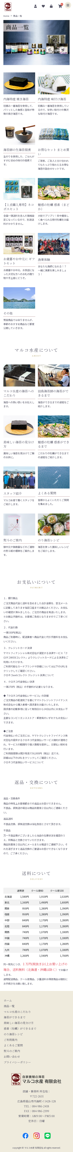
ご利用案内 (10, 1040)
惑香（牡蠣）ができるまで (20, 1028)
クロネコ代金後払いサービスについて (23, 762)
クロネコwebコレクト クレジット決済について (28, 675)
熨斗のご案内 (12, 1051)
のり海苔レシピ (13, 1034)
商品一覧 (9, 1006)
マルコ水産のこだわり (17, 1012)
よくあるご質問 (13, 1045)
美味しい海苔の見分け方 (19, 1023)
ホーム (8, 1000)
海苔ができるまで (14, 1017)
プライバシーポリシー (17, 1062)
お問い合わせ (12, 1057)
